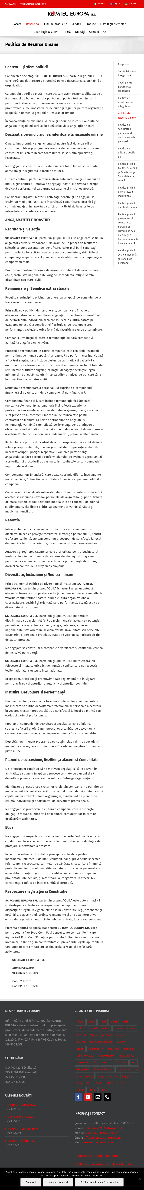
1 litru (80, 1021)
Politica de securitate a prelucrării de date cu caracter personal (105, 1167)
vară (79, 1083)
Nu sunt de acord (58, 1182)
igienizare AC (126, 1055)
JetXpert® (82, 1062)
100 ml (118, 1028)
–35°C (103, 1089)
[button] (104, 32)
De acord (31, 1182)
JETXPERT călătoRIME (21, 1141)
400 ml (131, 1028)
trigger (126, 1076)
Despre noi (124, 64)
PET (133, 1062)
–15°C (98, 1083)
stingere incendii (107, 1076)
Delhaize (129, 1048)
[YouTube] (88, 1097)
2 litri (91, 1021)
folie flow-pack (85, 1055)
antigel (81, 1042)
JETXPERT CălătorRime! (22, 1129)
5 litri (125, 1021)
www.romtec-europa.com (99, 1142)
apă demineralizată (101, 1042)
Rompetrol (83, 1069)
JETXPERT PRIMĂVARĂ (21, 1105)
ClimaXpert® (95, 1048)
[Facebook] (78, 1097)
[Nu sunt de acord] (139, 1179)
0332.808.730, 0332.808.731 (102, 1133)
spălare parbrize (127, 1069)
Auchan (121, 1042)
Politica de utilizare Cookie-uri (97, 1156)
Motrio (106, 1062)
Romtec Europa (103, 1069)
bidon (80, 1048)
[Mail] (98, 1097)
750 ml (93, 1035)
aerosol (121, 1035)
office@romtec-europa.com (32, 4)
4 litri (113, 1021)
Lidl (95, 1062)
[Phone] (107, 1097)
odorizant (121, 1062)
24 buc (106, 1028)
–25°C (80, 1089)
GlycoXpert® (106, 1055)
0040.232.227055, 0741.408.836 (104, 1128)
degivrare (113, 1048)
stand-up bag (85, 1076)
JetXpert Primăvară (20, 1117)
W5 (88, 1083)
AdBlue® (107, 1035)
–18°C (110, 1083)
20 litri (93, 1028)
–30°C (92, 1089)
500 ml (81, 1035)
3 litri (102, 1021)
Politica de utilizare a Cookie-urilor (99, 1182)
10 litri (80, 1028)
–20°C (121, 1083)
